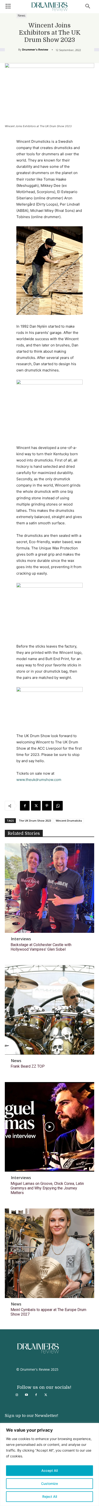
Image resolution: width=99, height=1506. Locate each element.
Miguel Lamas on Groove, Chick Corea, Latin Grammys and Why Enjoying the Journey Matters (47, 1188)
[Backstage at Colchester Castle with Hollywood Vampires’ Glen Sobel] (49, 888)
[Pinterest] (47, 806)
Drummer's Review (35, 49)
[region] (49, 1464)
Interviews (21, 938)
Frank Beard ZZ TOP (28, 1066)
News (21, 15)
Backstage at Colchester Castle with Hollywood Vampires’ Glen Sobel (41, 947)
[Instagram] (16, 1395)
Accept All (49, 1470)
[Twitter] (45, 1395)
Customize (49, 1483)
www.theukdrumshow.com (38, 779)
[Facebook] (25, 806)
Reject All (49, 1496)
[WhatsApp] (58, 806)
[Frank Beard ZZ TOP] (49, 1010)
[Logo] (49, 6)
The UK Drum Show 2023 (35, 820)
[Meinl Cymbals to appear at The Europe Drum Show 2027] (49, 1253)
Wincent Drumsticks (69, 820)
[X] (36, 806)
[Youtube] (26, 1395)
